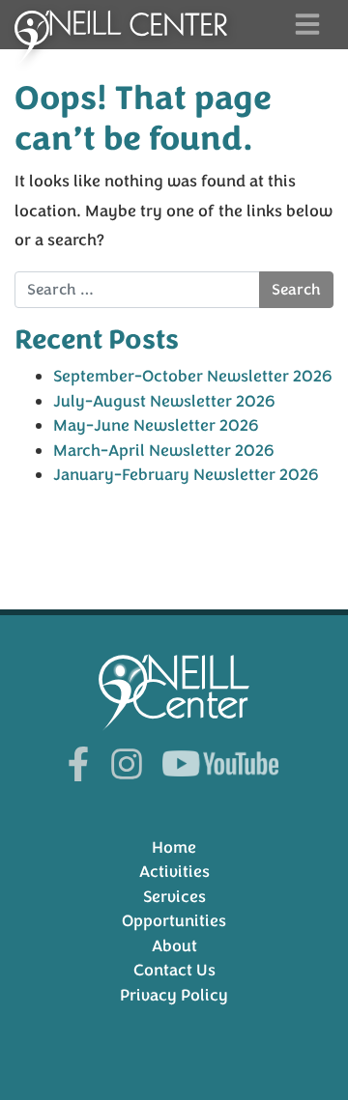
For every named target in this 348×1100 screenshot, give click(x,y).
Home (174, 847)
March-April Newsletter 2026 (164, 450)
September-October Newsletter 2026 (193, 376)
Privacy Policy (174, 995)
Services (174, 897)
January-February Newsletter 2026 (186, 475)
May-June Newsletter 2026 (156, 425)
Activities (174, 871)
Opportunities (174, 921)
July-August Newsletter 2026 (164, 401)
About (174, 946)
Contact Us (174, 970)
